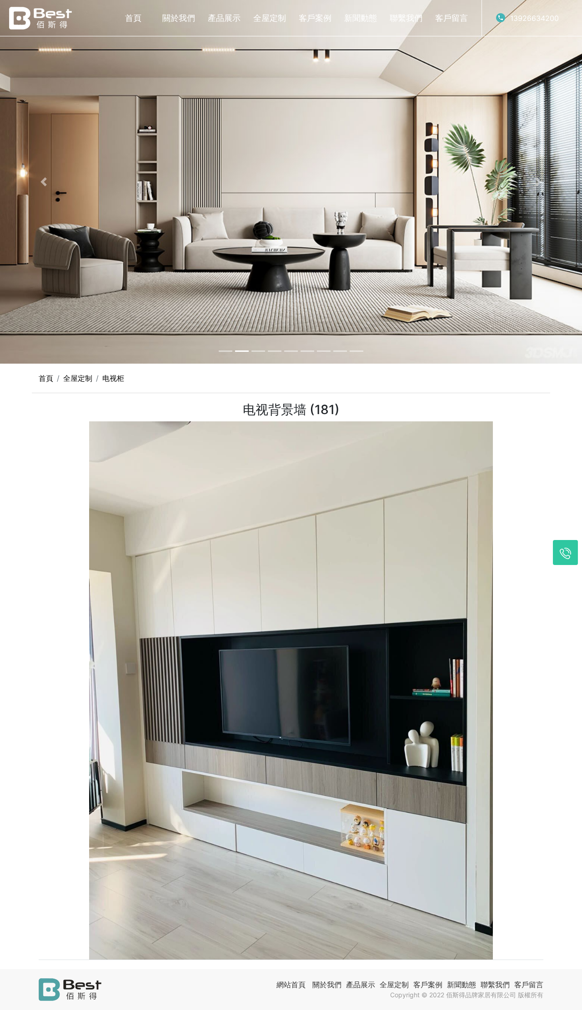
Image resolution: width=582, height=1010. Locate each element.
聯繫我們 (406, 18)
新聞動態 (360, 18)
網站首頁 (291, 984)
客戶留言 (451, 18)
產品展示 (224, 18)
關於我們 (178, 18)
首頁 (133, 18)
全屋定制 (269, 18)
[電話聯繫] (565, 552)
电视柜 (113, 378)
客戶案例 (315, 18)
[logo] (40, 18)
